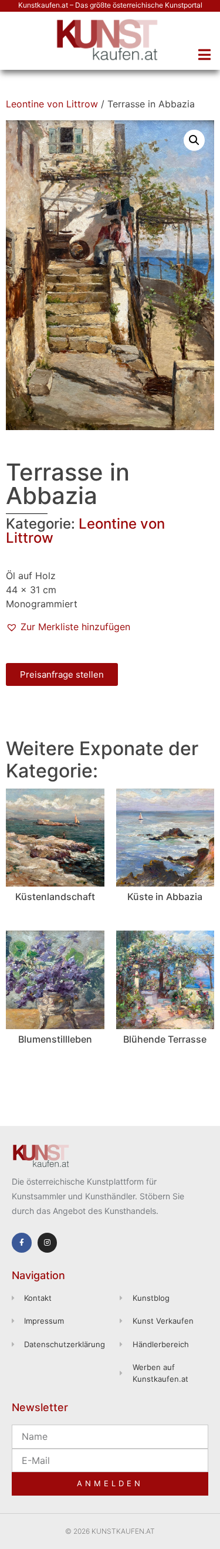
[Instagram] (47, 1243)
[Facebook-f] (22, 1243)
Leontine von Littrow (52, 104)
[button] (204, 55)
